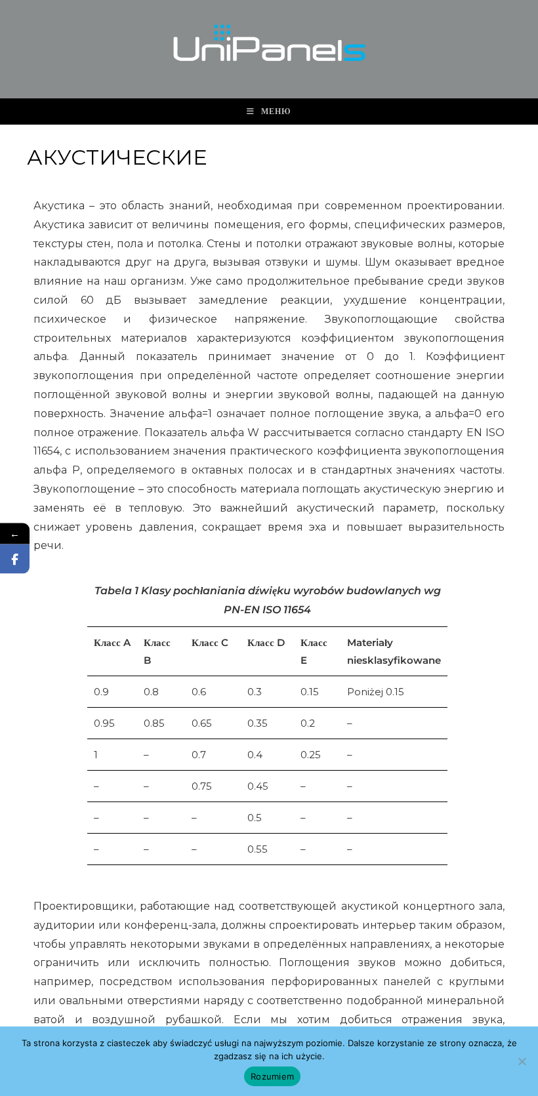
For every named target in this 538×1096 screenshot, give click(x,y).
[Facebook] (15, 558)
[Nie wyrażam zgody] (521, 1061)
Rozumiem (272, 1076)
